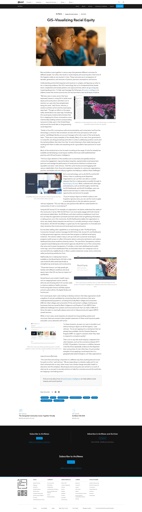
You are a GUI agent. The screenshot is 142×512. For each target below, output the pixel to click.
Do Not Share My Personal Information (105, 508)
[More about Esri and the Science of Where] (22, 484)
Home (77, 6)
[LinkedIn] (25, 491)
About (83, 6)
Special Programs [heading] (93, 480)
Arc (59, 14)
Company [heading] (77, 480)
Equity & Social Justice (71, 14)
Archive (90, 6)
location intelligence (90, 90)
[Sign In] (123, 2)
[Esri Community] (19, 494)
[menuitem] (39, 483)
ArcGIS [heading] (34, 480)
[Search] (119, 2)
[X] (22, 491)
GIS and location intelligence (70, 379)
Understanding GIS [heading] (66, 480)
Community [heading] (50, 480)
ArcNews (20, 6)
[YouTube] (25, 494)
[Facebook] (19, 491)
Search (112, 6)
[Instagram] (22, 494)
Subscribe (119, 6)
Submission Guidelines (101, 6)
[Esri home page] (21, 2)
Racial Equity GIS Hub (70, 183)
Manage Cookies (87, 508)
